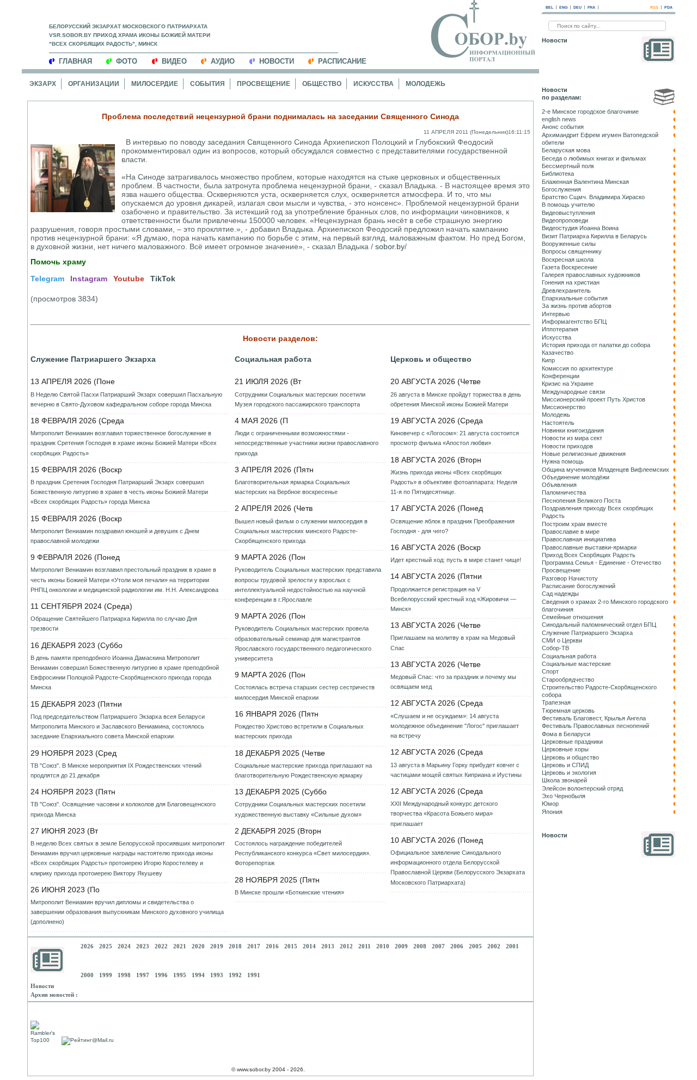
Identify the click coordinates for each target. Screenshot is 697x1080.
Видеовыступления (568, 212)
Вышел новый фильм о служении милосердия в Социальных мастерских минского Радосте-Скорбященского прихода (301, 531)
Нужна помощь (563, 461)
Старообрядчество (568, 679)
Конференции (560, 376)
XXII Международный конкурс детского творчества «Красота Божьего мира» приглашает (444, 813)
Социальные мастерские (576, 664)
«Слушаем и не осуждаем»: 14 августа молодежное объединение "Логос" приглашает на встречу (454, 726)
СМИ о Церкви (562, 640)
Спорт (550, 671)
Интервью (556, 314)
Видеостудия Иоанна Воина (580, 228)
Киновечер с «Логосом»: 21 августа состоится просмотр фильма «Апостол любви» (454, 438)
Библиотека (558, 173)
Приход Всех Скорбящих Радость (588, 555)
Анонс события (563, 127)
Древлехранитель (566, 290)
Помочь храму (58, 261)
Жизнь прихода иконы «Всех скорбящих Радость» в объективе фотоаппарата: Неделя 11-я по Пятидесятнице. (453, 482)
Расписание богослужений (578, 586)
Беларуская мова (566, 150)
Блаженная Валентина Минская (585, 181)
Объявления (559, 485)
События (207, 84)
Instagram (88, 278)
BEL (549, 7)
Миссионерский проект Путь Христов (593, 399)
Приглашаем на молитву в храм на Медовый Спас (452, 642)
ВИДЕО (174, 61)
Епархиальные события (575, 298)
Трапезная (556, 702)
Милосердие (154, 84)
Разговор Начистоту (570, 578)
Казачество (557, 352)
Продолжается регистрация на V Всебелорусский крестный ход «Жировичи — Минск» (453, 599)
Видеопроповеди (565, 220)
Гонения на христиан (571, 282)
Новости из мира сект (572, 438)
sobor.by (390, 246)
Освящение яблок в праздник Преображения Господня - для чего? (452, 526)
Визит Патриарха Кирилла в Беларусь (594, 236)
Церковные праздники (572, 741)
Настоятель (558, 422)
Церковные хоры (565, 749)
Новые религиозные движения (584, 453)
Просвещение (263, 84)
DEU (577, 7)
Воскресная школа (568, 259)
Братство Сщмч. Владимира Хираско (593, 197)
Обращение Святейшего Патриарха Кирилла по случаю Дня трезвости (113, 623)
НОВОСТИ (276, 61)
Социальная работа (273, 359)
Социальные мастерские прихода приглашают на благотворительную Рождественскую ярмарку (303, 770)
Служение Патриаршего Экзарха (93, 359)
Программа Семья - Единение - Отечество (601, 562)
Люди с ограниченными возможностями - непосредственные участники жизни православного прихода (306, 443)
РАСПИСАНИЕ (342, 61)
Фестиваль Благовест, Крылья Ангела (594, 718)
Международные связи (573, 391)
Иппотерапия (560, 329)
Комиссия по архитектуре (577, 368)
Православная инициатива (579, 539)
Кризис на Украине (568, 383)
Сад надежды (560, 593)
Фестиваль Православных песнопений (595, 726)
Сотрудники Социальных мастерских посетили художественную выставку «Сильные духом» (300, 809)
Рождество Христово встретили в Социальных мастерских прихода (299, 731)
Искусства (373, 84)
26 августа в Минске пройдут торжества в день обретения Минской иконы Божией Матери (455, 399)
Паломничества (564, 492)
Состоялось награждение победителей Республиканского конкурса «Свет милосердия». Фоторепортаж (303, 853)
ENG (563, 7)
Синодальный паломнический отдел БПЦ (599, 624)
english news (559, 119)
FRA (591, 7)
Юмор (550, 803)
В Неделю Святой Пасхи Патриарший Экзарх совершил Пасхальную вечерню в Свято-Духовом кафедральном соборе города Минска (126, 399)
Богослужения (561, 189)
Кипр (548, 360)
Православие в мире (571, 531)
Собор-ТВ (555, 648)
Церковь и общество (431, 359)
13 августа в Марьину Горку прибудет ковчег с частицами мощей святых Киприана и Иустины (456, 770)
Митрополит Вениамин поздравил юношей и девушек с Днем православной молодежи (114, 536)
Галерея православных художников (591, 274)
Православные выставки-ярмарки (589, 547)
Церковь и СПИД (565, 765)
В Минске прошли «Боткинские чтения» (289, 892)
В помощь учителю (568, 204)
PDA (668, 7)
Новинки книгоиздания (573, 430)
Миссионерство (563, 407)
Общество (321, 84)
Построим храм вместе (574, 524)
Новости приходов (567, 446)
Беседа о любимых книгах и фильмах (594, 158)
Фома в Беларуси (566, 734)
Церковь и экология (569, 772)
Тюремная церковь (568, 710)
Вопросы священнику (572, 251)
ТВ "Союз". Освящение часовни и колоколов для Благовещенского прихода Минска (123, 809)
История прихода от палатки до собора (596, 345)
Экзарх (42, 84)
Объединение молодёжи (575, 477)
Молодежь (425, 84)
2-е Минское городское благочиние (590, 111)
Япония (552, 812)
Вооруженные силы (569, 243)
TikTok (162, 278)
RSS (654, 7)
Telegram (47, 278)
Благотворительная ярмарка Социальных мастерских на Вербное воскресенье (292, 487)
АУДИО (223, 61)
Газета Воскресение (569, 267)
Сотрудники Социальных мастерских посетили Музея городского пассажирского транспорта (300, 399)
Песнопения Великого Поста (581, 500)
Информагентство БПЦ (574, 321)
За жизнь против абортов (577, 306)
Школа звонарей (564, 780)
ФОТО (126, 61)
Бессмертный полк (568, 166)
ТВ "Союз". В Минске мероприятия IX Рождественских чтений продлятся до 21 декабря (115, 770)
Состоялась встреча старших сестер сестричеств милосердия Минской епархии (305, 692)
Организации (93, 84)
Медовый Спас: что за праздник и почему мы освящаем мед (453, 682)
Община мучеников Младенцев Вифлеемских (605, 469)
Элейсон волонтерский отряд (582, 788)
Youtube (128, 278)
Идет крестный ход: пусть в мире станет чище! (455, 560)
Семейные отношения (572, 617)
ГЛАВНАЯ (75, 61)
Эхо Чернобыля (563, 796)
